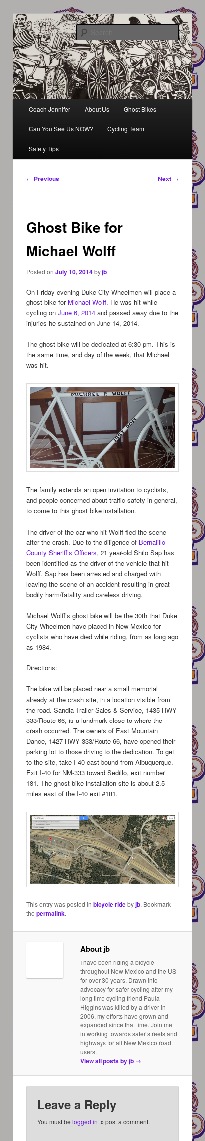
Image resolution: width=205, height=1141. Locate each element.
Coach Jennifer (49, 109)
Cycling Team (125, 128)
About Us (97, 109)
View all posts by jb (110, 1060)
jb (104, 271)
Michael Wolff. (88, 302)
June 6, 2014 (76, 312)
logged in (85, 1121)
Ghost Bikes (140, 109)
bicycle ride (109, 904)
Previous (42, 178)
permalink (50, 913)
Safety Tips (44, 148)
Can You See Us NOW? (61, 128)
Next (168, 178)
